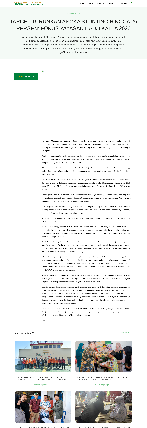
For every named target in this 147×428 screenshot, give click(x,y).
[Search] (131, 3)
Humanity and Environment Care (25, 77)
